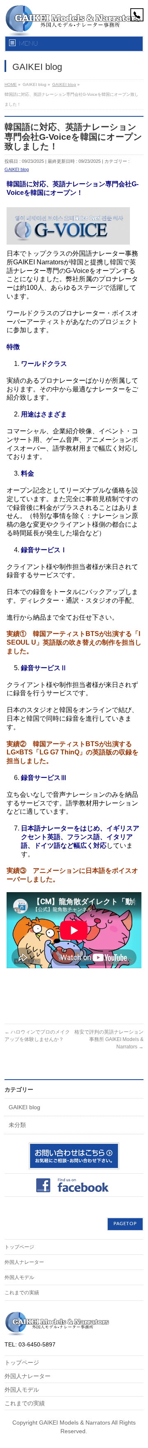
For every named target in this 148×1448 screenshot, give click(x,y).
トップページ (19, 1247)
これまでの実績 (22, 1292)
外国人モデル (19, 1277)
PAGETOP (125, 1223)
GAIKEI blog (17, 169)
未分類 (17, 1125)
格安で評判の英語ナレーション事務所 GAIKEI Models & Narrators (108, 1039)
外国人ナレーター (24, 1262)
